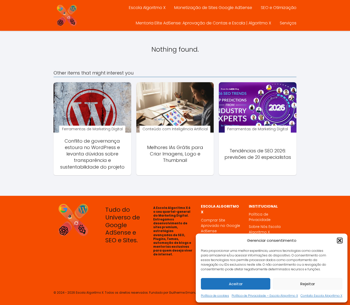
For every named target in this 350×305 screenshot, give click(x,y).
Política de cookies (215, 295)
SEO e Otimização (278, 8)
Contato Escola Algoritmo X (321, 295)
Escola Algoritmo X (147, 8)
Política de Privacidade (260, 217)
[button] (339, 240)
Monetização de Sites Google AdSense (213, 8)
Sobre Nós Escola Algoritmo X (265, 229)
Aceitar (236, 283)
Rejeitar (307, 283)
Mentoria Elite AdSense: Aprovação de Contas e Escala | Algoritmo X (203, 23)
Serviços (288, 23)
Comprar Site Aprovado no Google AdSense (220, 226)
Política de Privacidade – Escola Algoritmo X (265, 295)
